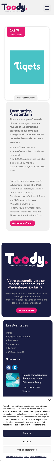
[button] (49, 400)
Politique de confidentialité (35, 457)
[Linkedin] (15, 367)
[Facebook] (8, 367)
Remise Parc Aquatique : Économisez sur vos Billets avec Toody (35, 379)
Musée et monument (25, 98)
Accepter (27, 433)
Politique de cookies (14, 457)
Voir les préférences (27, 449)
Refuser (27, 441)
